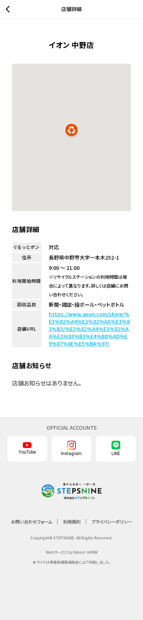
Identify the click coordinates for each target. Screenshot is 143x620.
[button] (71, 130)
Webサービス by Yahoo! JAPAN (72, 552)
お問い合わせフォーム (31, 521)
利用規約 (72, 521)
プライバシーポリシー (112, 521)
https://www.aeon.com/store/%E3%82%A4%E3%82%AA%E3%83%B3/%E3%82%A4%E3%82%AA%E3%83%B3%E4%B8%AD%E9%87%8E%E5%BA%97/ (89, 328)
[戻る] (9, 9)
